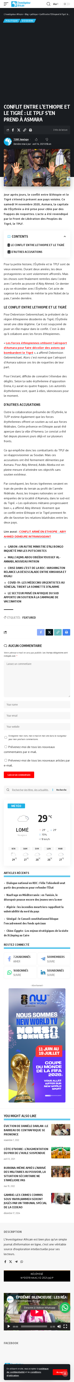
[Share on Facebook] (13, 130)
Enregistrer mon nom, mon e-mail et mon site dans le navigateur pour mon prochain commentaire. (37, 737)
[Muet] (59, 1326)
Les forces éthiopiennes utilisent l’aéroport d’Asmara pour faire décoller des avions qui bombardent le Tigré (35, 347)
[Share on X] (18, 130)
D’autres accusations (26, 251)
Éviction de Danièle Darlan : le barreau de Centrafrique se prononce (26, 1130)
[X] (11, 1262)
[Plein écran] (65, 1326)
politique (12, 21)
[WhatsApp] (20, 972)
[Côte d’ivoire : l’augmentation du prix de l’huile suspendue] (60, 1152)
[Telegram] (54, 959)
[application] (37, 1311)
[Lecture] (9, 1326)
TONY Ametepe (21, 139)
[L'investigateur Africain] (20, 4)
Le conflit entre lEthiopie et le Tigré (37, 245)
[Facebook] (20, 959)
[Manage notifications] (65, 1374)
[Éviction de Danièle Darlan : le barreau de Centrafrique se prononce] (60, 1129)
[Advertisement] (37, 62)
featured (29, 617)
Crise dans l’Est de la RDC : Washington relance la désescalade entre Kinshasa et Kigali (35, 572)
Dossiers (27, 21)
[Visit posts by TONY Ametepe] (8, 142)
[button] (60, 1372)
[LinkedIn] (54, 972)
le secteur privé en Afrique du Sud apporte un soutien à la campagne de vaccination (31, 597)
